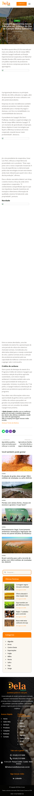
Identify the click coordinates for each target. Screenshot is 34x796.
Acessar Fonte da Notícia (10, 423)
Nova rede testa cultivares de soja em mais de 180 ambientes (22, 624)
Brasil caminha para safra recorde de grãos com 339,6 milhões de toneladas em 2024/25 (17, 560)
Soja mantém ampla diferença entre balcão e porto (22, 605)
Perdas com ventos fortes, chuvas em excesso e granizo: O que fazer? (16, 504)
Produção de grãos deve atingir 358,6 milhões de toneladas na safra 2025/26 (17, 477)
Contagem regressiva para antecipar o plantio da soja (22, 587)
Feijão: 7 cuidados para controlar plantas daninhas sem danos (22, 615)
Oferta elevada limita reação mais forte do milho (22, 596)
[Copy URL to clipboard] (14, 431)
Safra (17, 20)
